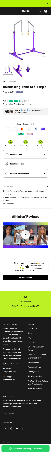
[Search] (41, 12)
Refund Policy (33, 362)
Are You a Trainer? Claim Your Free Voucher (38, 382)
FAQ (29, 337)
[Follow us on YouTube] (17, 428)
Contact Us (32, 328)
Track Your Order (35, 388)
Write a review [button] (25, 277)
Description (8, 186)
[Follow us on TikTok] (22, 428)
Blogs (30, 333)
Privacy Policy (33, 372)
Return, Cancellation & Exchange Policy (37, 356)
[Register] (40, 413)
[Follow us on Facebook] (6, 428)
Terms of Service (35, 376)
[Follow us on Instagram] (11, 428)
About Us (31, 342)
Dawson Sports (9, 82)
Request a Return (35, 367)
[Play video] (25, 234)
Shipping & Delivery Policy (36, 348)
